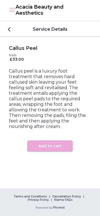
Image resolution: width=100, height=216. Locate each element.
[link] (53, 10)
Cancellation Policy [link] (66, 196)
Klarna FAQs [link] (63, 200)
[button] (12, 10)
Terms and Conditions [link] (30, 196)
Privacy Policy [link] (38, 200)
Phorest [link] (59, 207)
